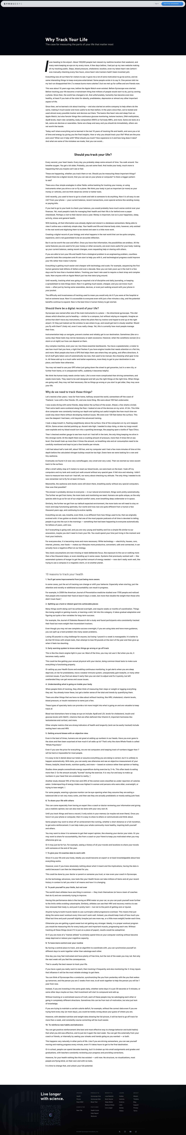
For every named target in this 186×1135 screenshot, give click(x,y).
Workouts (94, 1116)
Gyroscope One (96, 1096)
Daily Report (95, 1113)
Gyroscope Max (96, 1099)
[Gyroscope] (15, 4)
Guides (121, 1096)
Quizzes (121, 1099)
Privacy (135, 1108)
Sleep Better (109, 1102)
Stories (121, 1108)
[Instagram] (125, 1131)
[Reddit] (135, 1131)
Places (79, 1099)
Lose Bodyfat (109, 1096)
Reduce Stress (109, 1105)
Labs (120, 1105)
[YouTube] (130, 1131)
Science (121, 1102)
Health (79, 1096)
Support (136, 1105)
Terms (135, 1111)
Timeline (136, 1099)
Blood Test (94, 1102)
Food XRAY (80, 1102)
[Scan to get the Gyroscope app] (51, 1115)
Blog (134, 1102)
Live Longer (108, 1108)
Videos (121, 1111)
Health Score (95, 1110)
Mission (135, 1096)
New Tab (79, 1110)
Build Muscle (109, 1099)
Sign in (157, 3)
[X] (119, 1131)
